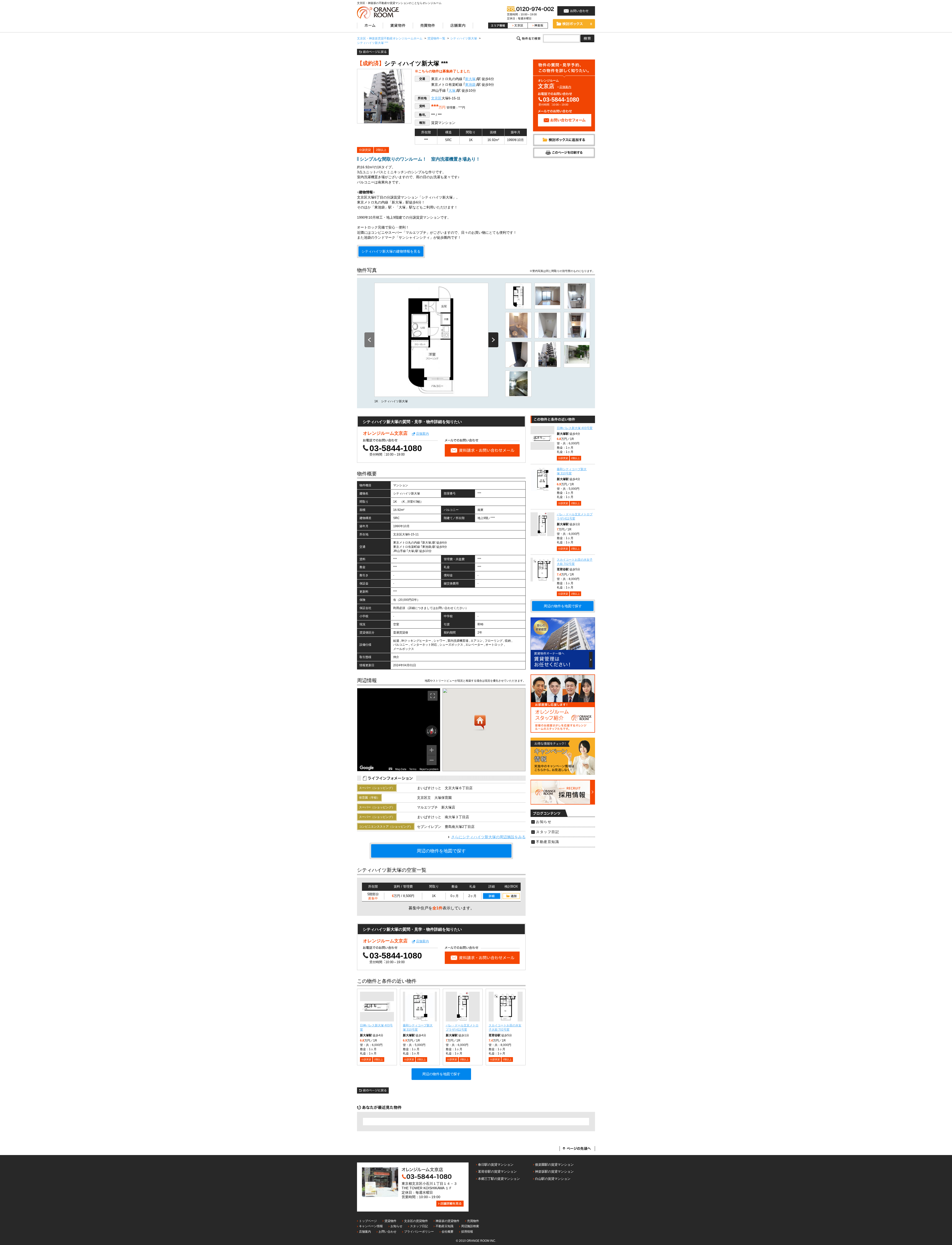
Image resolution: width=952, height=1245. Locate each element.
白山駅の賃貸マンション (552, 1179)
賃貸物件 (390, 1221)
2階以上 (381, 150)
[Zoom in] (432, 750)
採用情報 (467, 1231)
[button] (480, 723)
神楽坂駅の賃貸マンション (554, 1171)
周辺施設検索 (470, 1226)
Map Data (400, 769)
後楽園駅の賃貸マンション (554, 1164)
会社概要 (447, 1231)
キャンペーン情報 (371, 1226)
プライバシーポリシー (419, 1231)
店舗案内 (565, 87)
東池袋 (470, 85)
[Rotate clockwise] (436, 731)
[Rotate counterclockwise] (427, 731)
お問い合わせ (387, 1231)
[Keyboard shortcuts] (390, 769)
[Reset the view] (432, 731)
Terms (412, 769)
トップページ (368, 1221)
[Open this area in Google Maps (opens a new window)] (366, 768)
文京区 (436, 98)
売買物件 (473, 1221)
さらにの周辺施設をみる (488, 837)
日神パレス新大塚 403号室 (575, 428)
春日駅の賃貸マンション (495, 1164)
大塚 (451, 90)
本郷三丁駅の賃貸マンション (499, 1179)
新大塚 (470, 79)
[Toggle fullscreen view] (433, 696)
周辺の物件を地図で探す (441, 850)
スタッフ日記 (547, 832)
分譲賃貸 (365, 150)
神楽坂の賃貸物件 (447, 1221)
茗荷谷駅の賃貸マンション (497, 1171)
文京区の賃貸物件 (416, 1221)
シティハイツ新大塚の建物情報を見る (390, 251)
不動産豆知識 (547, 842)
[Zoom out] (432, 760)
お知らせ (543, 822)
